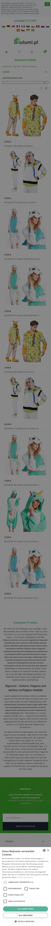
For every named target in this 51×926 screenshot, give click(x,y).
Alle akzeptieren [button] (25, 909)
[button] (25, 921)
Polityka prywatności (25, 877)
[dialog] (25, 886)
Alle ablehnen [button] (25, 915)
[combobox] (44, 850)
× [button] (48, 850)
